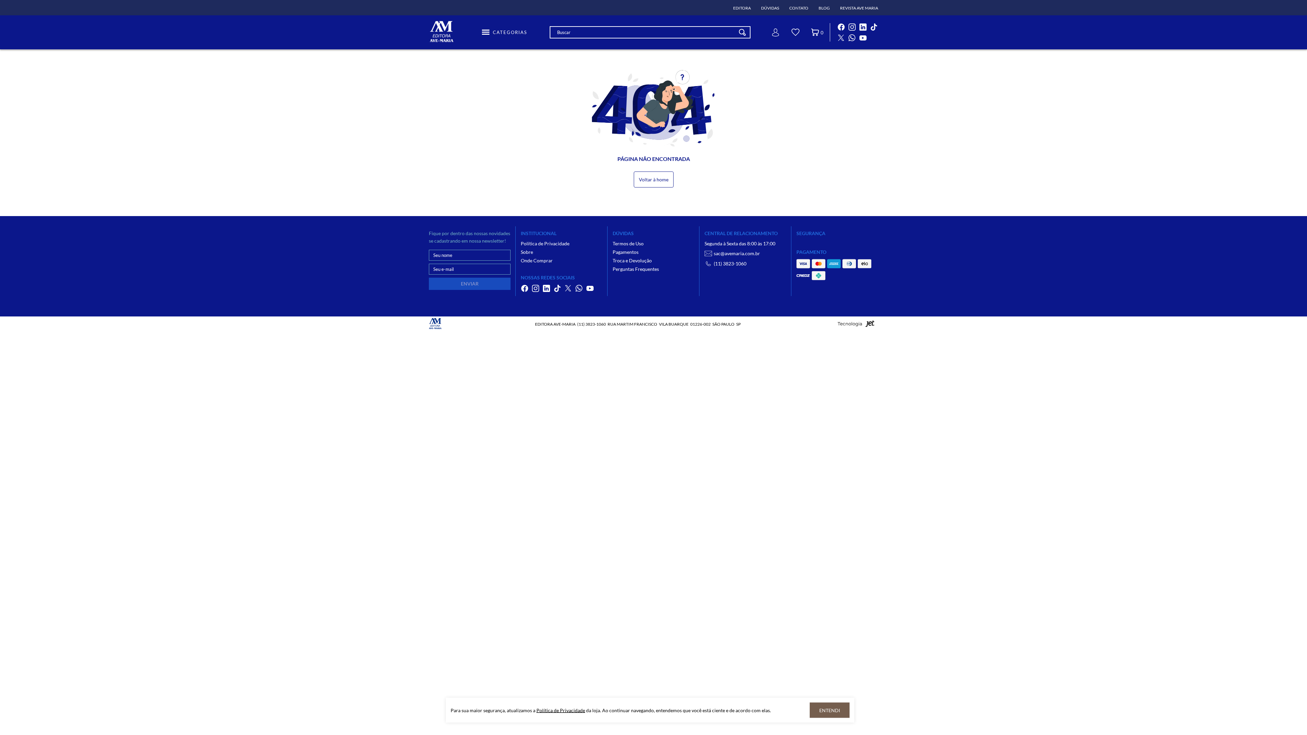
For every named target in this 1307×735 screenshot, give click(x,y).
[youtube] (863, 38)
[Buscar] (742, 32)
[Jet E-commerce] (856, 325)
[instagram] (852, 27)
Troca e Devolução (632, 260)
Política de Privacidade (545, 243)
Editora (742, 8)
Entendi (829, 710)
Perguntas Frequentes (636, 269)
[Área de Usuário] (775, 32)
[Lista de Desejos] (795, 33)
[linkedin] (863, 27)
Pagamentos (626, 252)
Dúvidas (770, 8)
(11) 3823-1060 (730, 263)
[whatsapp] (852, 38)
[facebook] (841, 27)
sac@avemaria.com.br (737, 253)
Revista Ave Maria (859, 8)
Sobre (527, 252)
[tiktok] (873, 27)
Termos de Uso (628, 243)
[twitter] (841, 38)
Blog (824, 8)
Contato (798, 8)
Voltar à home (653, 179)
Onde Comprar (537, 260)
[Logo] (454, 32)
